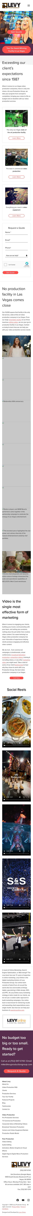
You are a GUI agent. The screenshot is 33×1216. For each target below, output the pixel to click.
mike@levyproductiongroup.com (16, 1064)
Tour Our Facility (7, 1097)
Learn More (16, 138)
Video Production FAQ (9, 1087)
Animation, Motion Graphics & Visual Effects (14, 1149)
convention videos (16, 657)
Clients (4, 1090)
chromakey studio (15, 320)
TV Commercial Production (11, 1121)
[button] (16, 346)
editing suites (13, 322)
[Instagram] (28, 1200)
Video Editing (6, 1142)
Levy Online (22, 1212)
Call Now (16, 678)
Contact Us (6, 1109)
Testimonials (6, 1106)
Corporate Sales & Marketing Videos (14, 1124)
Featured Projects (8, 1100)
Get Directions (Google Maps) (21, 1174)
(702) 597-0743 (17, 1061)
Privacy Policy (16, 1207)
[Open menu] (28, 5)
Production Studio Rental (10, 1133)
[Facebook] (17, 1200)
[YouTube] (23, 1200)
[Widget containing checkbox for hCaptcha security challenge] (16, 264)
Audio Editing (6, 1145)
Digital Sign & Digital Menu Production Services (15, 1155)
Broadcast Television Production (13, 1127)
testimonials (19, 665)
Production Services (9, 1093)
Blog (3, 1103)
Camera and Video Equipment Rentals (15, 1130)
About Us (5, 1084)
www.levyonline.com (17, 1010)
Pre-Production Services (10, 1117)
